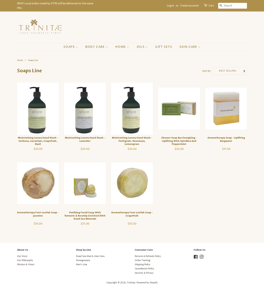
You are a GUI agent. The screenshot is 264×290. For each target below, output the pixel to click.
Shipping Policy (142, 264)
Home (121, 47)
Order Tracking (142, 260)
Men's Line (81, 264)
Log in (170, 5)
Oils (141, 47)
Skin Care (188, 47)
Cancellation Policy (144, 268)
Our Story (22, 256)
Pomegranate (83, 260)
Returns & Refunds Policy (148, 256)
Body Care (95, 47)
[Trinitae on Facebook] (196, 257)
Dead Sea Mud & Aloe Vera (90, 256)
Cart (211, 5)
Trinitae (131, 282)
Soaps (69, 47)
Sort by (206, 71)
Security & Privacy (144, 273)
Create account (189, 5)
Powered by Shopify (147, 282)
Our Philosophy (25, 260)
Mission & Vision (25, 264)
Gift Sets (163, 47)
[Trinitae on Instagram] (201, 257)
